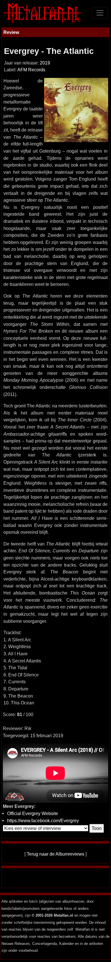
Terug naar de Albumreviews (55, 853)
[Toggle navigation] (100, 13)
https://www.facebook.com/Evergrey (43, 820)
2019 (45, 62)
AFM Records (31, 69)
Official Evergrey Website (32, 813)
